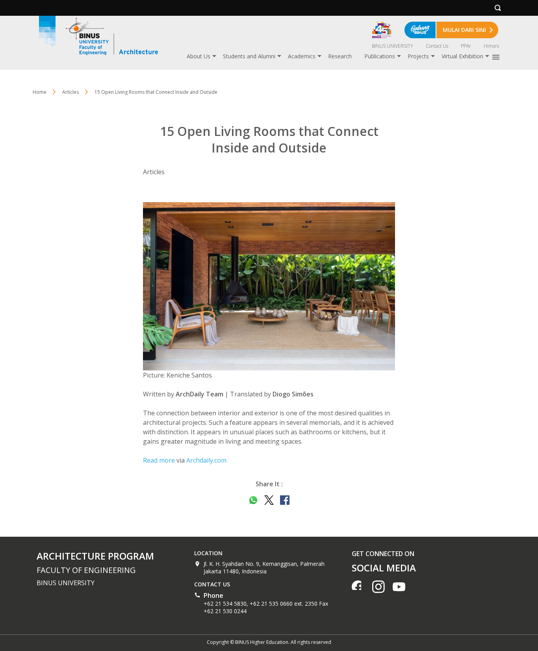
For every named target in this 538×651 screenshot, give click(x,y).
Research (340, 56)
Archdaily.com (206, 460)
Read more (159, 460)
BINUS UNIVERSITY (392, 46)
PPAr (466, 46)
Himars (491, 46)
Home (39, 92)
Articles (70, 92)
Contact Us (437, 46)
